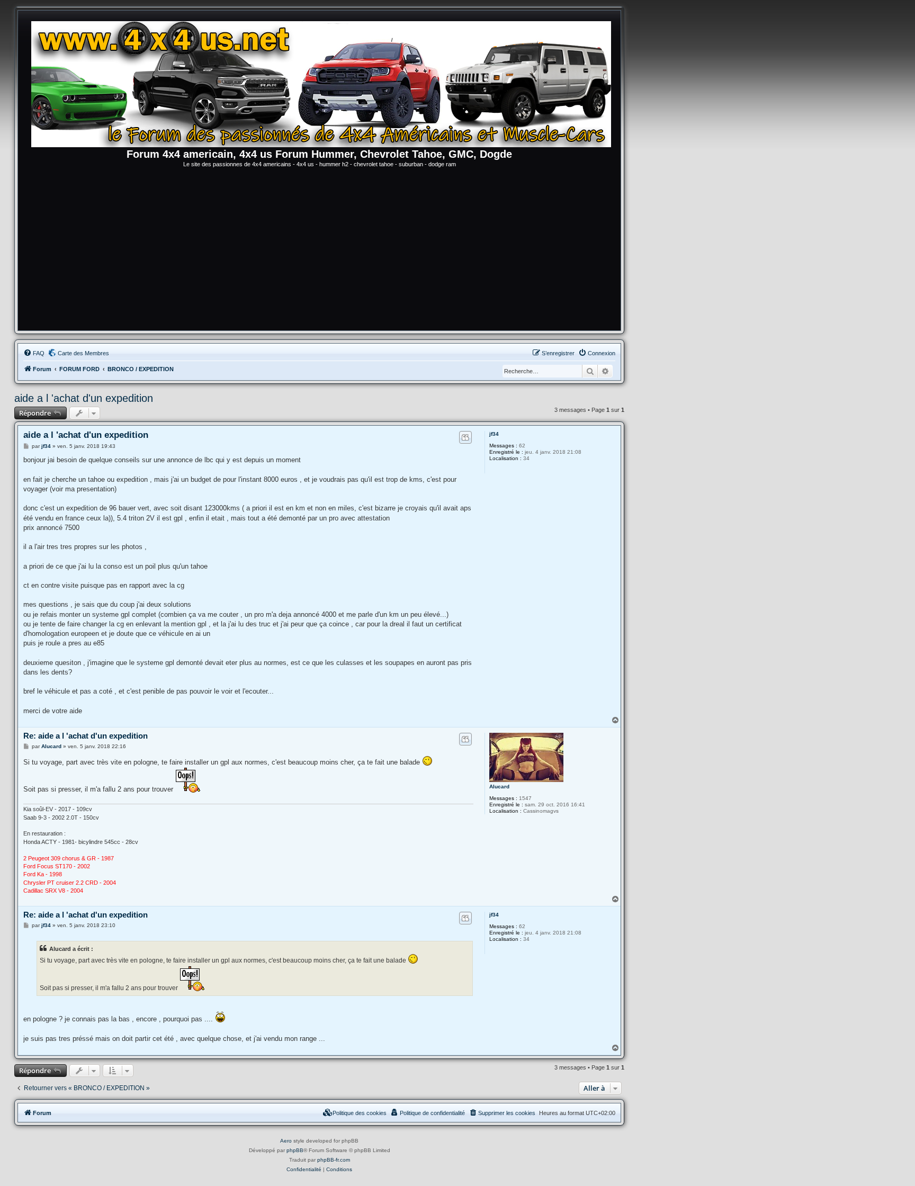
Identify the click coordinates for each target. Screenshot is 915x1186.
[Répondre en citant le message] (465, 437)
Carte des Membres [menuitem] (83, 353)
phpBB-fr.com (333, 1160)
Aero (286, 1141)
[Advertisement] (319, 251)
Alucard (499, 786)
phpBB (294, 1150)
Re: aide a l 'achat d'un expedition (85, 735)
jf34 (494, 434)
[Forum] (324, 82)
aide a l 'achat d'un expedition (83, 398)
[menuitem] (33, 353)
